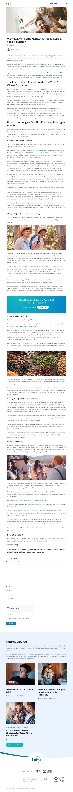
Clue (32, 788)
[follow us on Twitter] (8, 780)
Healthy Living (12, 45)
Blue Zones (38, 108)
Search (61, 3)
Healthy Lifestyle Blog (13, 35)
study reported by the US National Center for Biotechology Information (36, 170)
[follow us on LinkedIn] (13, 780)
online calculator (21, 207)
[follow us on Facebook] (6, 780)
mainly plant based (59, 379)
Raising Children (17, 726)
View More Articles (15, 745)
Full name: (9, 590)
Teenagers (25, 727)
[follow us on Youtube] (15, 780)
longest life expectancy (27, 89)
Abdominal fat (11, 187)
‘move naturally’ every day (54, 253)
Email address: (10, 598)
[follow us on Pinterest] (12, 780)
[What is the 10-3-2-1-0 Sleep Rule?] (20, 674)
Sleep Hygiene (18, 687)
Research (10, 424)
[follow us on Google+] (10, 780)
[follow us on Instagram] (9, 780)
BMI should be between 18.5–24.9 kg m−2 (41, 150)
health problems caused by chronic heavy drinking (28, 500)
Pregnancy (48, 687)
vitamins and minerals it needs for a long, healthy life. (22, 326)
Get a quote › (43, 307)
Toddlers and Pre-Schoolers (13, 727)
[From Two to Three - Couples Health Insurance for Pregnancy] (52, 674)
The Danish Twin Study (23, 75)
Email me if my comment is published (19, 618)
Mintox (36, 788)
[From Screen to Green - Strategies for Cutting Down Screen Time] (20, 713)
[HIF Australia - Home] (9, 3)
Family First (41, 687)
